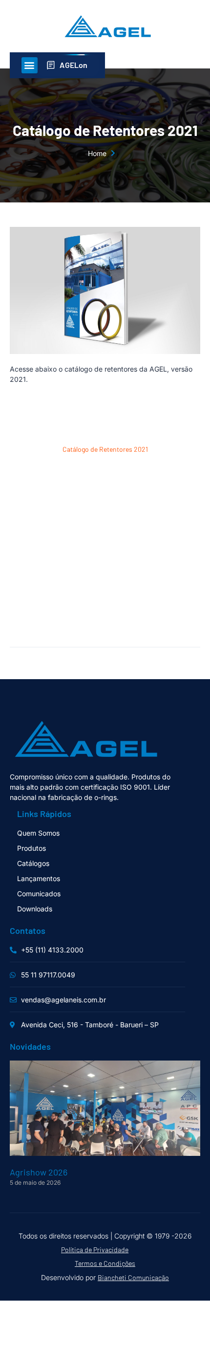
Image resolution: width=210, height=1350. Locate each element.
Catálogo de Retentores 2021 (105, 449)
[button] (29, 65)
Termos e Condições (105, 1263)
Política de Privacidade (94, 1249)
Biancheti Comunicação (133, 1277)
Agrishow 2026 (38, 1172)
